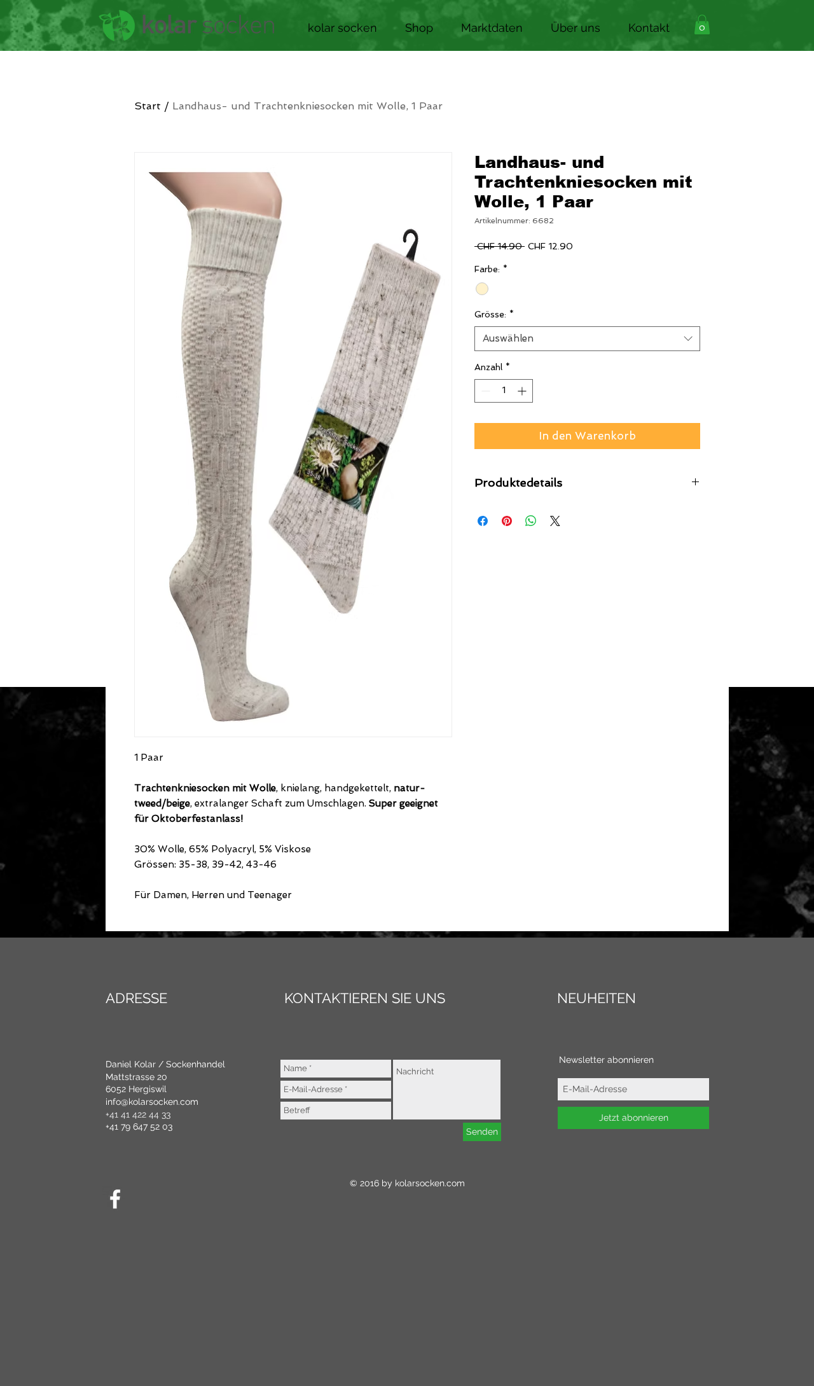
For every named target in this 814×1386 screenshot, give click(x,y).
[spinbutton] (503, 391)
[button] (419, 24)
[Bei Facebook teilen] (482, 521)
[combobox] (587, 338)
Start (147, 106)
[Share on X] (555, 521)
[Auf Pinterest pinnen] (506, 521)
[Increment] (523, 391)
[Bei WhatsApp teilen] (531, 521)
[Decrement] (484, 391)
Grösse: (494, 314)
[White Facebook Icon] (115, 1199)
